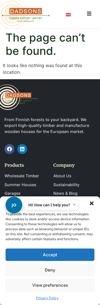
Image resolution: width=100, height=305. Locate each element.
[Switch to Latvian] (68, 14)
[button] (91, 203)
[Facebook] (9, 149)
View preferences (50, 285)
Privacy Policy (47, 298)
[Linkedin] (22, 149)
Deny (50, 270)
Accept (50, 254)
